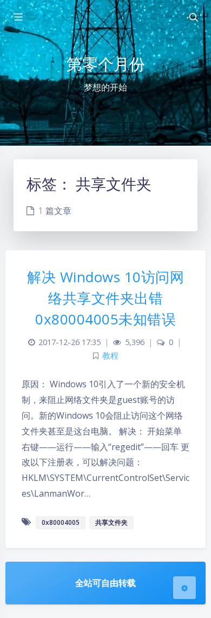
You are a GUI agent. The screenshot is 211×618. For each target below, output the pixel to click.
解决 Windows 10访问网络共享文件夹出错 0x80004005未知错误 (105, 298)
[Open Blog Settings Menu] (184, 587)
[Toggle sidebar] (17, 17)
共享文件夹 (111, 522)
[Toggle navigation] (193, 17)
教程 (110, 355)
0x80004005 (61, 522)
